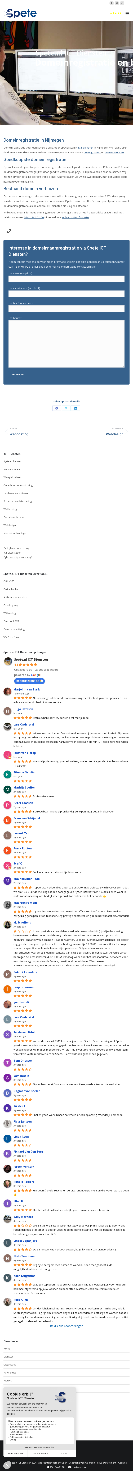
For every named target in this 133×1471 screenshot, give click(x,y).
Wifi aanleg (9, 613)
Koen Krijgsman (25, 1276)
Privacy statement (106, 1462)
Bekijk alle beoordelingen (66, 1326)
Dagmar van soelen (27, 1091)
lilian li (18, 1201)
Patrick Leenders (25, 972)
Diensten (8, 1356)
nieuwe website (114, 152)
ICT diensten (85, 147)
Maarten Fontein (25, 903)
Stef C (18, 863)
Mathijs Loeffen (25, 787)
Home (6, 1348)
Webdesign (9, 525)
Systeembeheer (12, 461)
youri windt (21, 1002)
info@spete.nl (79, 1467)
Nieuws (7, 1380)
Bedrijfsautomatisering (16, 548)
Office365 (8, 581)
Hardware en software (16, 493)
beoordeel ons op (27, 681)
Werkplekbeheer (12, 477)
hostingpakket (92, 152)
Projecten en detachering (17, 501)
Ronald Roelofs (24, 1182)
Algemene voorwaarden (82, 1462)
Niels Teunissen (25, 1256)
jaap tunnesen (24, 987)
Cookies (122, 1462)
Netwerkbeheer (12, 469)
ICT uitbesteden (12, 552)
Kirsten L (20, 1106)
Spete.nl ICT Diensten (31, 659)
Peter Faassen (23, 803)
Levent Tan (21, 833)
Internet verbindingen (15, 533)
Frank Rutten (23, 848)
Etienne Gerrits (24, 772)
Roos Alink (21, 1300)
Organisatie (9, 1364)
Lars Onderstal (24, 724)
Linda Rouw (21, 1137)
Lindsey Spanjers (25, 1241)
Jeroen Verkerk (24, 1167)
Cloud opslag (10, 605)
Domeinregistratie (13, 517)
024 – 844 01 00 (34, 217)
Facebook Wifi (11, 621)
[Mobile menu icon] (127, 13)
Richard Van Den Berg (28, 1151)
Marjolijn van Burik (27, 689)
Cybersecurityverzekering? (17, 557)
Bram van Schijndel (27, 818)
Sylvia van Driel (24, 1032)
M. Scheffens (22, 922)
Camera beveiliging (14, 629)
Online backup (11, 589)
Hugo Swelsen (23, 709)
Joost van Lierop (25, 753)
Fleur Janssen (23, 1121)
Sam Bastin (21, 1076)
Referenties (9, 1372)
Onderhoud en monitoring (18, 485)
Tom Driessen (23, 1061)
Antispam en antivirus (15, 597)
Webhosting (10, 509)
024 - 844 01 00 (57, 1467)
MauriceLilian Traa (27, 879)
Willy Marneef (23, 1217)
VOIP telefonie (11, 637)
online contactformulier (75, 217)
